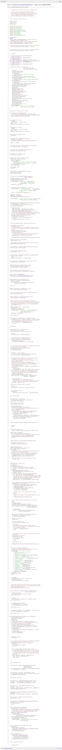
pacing (40, 4)
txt (58, 748)
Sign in (60, 1)
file (27, 7)
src (11, 4)
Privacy (8, 748)
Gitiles (6, 748)
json (60, 748)
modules (36, 4)
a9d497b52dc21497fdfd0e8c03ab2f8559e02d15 (22, 4)
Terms (11, 748)
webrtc (8, 4)
